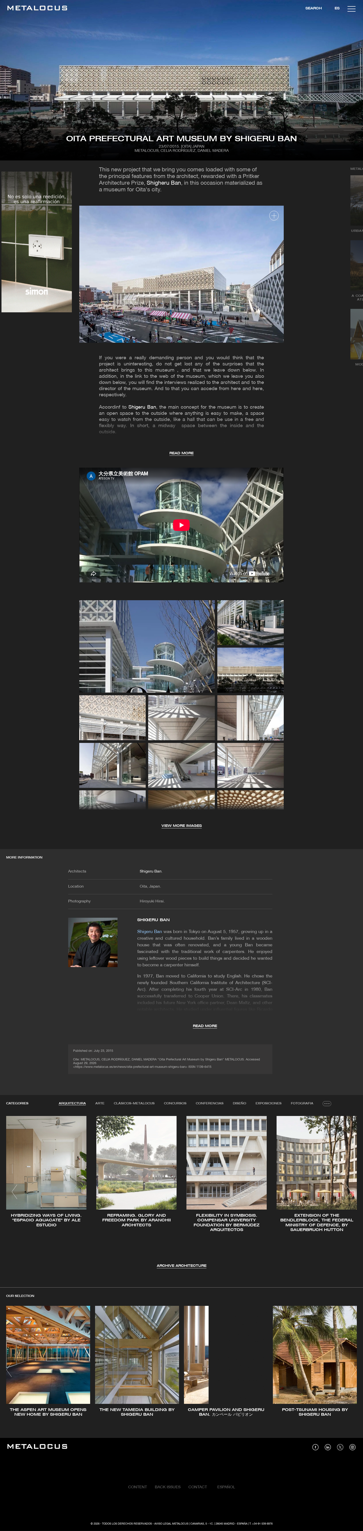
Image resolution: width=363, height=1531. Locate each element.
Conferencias (209, 1103)
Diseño (239, 1103)
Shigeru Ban (142, 407)
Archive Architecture (181, 1266)
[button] (14, 1192)
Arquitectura (72, 1103)
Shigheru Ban (164, 183)
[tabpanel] (181, 1192)
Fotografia (302, 1103)
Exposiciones (269, 1103)
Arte (99, 1103)
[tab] (72, 1103)
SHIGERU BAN (153, 920)
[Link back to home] (37, 9)
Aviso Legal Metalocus (171, 1524)
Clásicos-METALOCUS (134, 1103)
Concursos (175, 1103)
